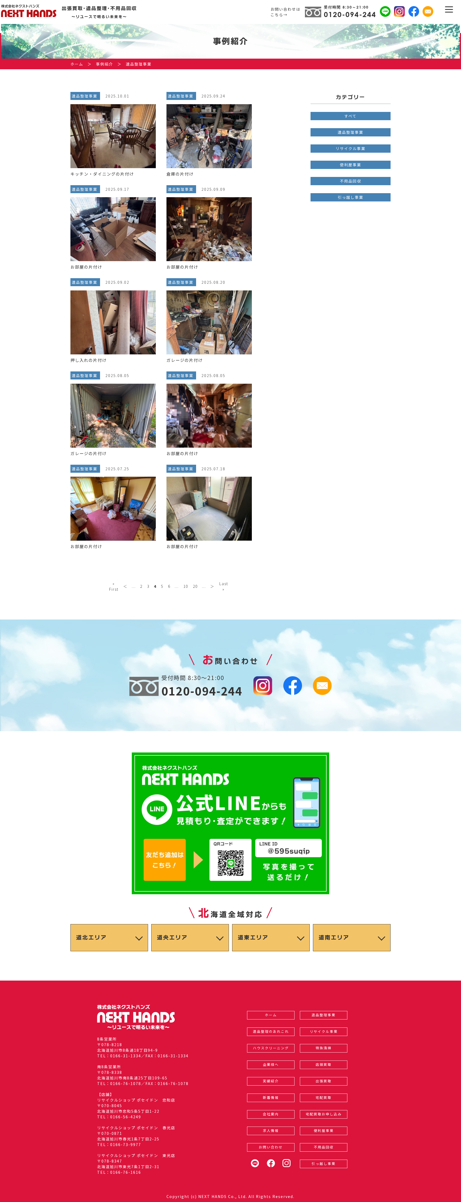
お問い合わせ (271, 1147)
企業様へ (271, 1064)
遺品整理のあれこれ (271, 1031)
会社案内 (271, 1113)
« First (113, 586)
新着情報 (271, 1097)
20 (195, 586)
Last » (223, 586)
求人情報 (271, 1130)
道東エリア (253, 937)
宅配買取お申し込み (324, 1113)
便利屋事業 (350, 164)
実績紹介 (271, 1080)
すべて (350, 116)
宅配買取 (324, 1097)
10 (185, 586)
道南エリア (334, 937)
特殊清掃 (324, 1047)
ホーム (271, 1014)
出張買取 (324, 1080)
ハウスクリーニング (271, 1047)
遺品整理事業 (350, 132)
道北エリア (91, 937)
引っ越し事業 (350, 197)
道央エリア (172, 937)
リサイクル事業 (350, 148)
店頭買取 (324, 1064)
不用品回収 (350, 181)
